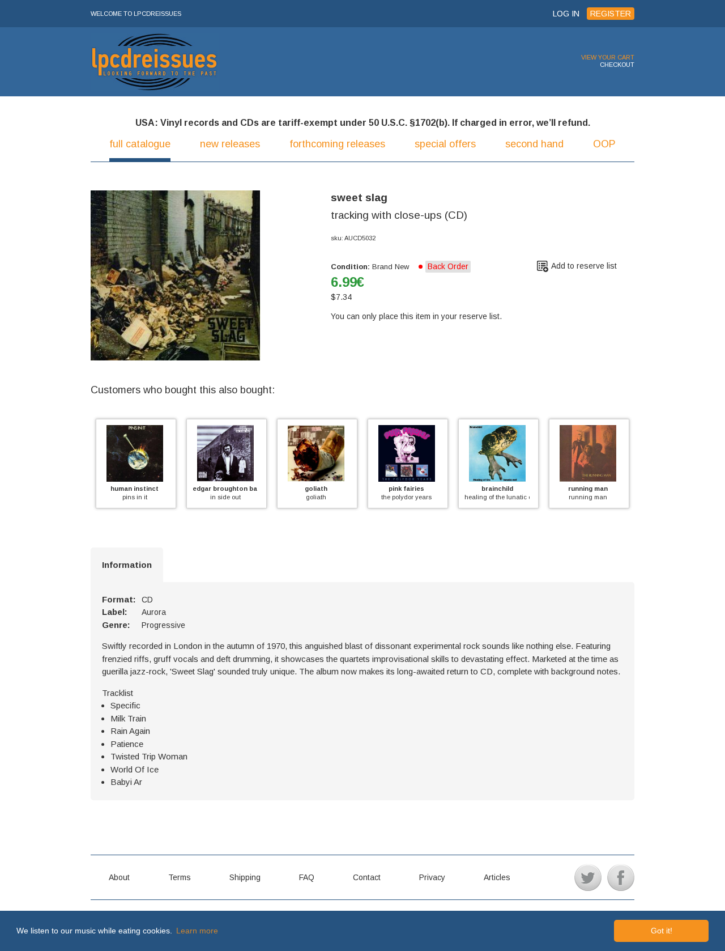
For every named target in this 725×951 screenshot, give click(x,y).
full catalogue (139, 144)
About (119, 877)
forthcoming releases (337, 144)
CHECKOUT (617, 64)
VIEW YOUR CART (607, 57)
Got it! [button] (661, 930)
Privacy (432, 877)
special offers (445, 144)
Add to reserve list (584, 265)
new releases (230, 144)
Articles (497, 877)
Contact (367, 877)
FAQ (306, 877)
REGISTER (610, 13)
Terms (179, 877)
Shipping (245, 877)
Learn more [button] (197, 930)
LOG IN (566, 13)
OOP (604, 144)
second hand (534, 144)
